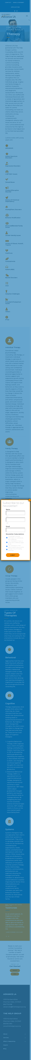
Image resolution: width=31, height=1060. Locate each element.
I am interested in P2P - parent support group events (16, 546)
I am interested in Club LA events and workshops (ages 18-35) (16, 542)
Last (7, 523)
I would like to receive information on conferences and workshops (15, 538)
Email (8, 526)
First (7, 516)
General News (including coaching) (15, 549)
